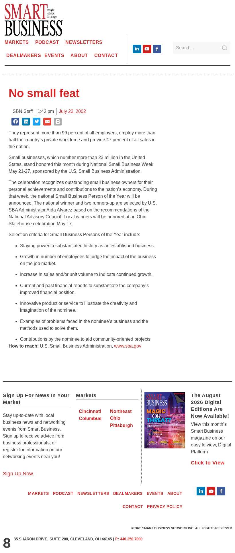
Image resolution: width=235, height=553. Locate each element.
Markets (17, 42)
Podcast (47, 42)
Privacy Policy (164, 506)
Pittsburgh (121, 425)
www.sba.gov (127, 346)
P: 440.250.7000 (128, 539)
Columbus (90, 418)
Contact (106, 55)
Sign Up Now (18, 473)
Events (54, 55)
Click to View (208, 463)
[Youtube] (147, 49)
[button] (15, 121)
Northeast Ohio (121, 415)
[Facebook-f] (157, 49)
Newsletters (84, 42)
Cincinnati (90, 411)
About (79, 55)
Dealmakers (23, 55)
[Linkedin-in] (137, 49)
